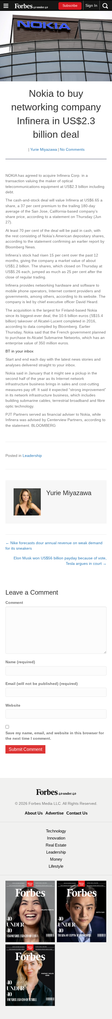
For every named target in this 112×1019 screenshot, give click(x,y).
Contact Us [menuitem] (77, 813)
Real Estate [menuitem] (56, 845)
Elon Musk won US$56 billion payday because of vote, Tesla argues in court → (60, 561)
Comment (14, 602)
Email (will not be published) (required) (41, 683)
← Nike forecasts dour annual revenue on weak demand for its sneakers (53, 545)
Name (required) (20, 662)
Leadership (32, 455)
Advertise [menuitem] (54, 813)
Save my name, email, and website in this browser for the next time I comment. (54, 736)
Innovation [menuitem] (56, 838)
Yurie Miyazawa (43, 149)
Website (12, 705)
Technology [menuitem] (56, 831)
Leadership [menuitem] (56, 852)
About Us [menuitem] (34, 813)
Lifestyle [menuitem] (56, 866)
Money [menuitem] (56, 859)
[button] (70, 6)
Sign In (91, 5)
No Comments (72, 149)
